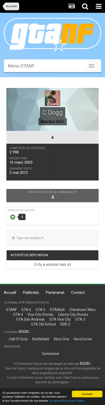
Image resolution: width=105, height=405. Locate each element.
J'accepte (87, 394)
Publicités (31, 292)
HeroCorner (83, 339)
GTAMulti (57, 310)
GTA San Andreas (30, 319)
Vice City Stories (41, 314)
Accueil (10, 292)
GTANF (11, 310)
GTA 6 (26, 310)
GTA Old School (43, 324)
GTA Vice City (60, 319)
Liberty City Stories (73, 314)
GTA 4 (18, 314)
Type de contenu (28, 238)
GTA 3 (80, 319)
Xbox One (61, 339)
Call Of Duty (18, 339)
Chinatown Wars (82, 310)
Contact (78, 292)
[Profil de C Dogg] (52, 137)
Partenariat (55, 292)
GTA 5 (40, 310)
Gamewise (50, 354)
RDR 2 (65, 324)
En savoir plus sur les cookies (67, 400)
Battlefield (40, 339)
